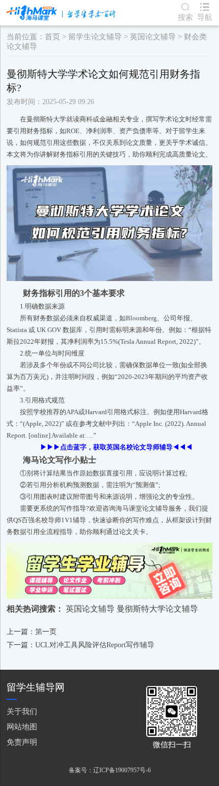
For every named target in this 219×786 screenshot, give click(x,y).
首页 (52, 37)
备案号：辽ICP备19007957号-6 (110, 770)
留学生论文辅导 (95, 37)
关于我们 (22, 711)
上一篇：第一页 (32, 632)
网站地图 (22, 726)
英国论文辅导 (153, 37)
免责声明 (22, 742)
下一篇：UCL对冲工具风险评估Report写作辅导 (80, 645)
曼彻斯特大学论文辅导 (157, 608)
